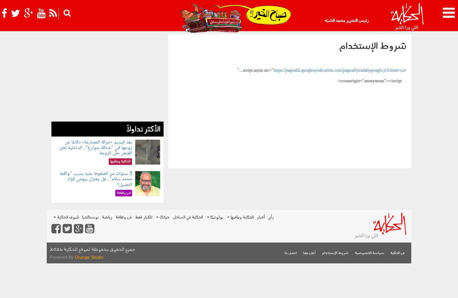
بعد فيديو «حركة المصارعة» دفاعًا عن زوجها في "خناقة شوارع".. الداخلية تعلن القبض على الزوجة (95, 147)
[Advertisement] (107, 78)
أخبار (261, 217)
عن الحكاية (397, 253)
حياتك (164, 217)
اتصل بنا (291, 253)
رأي (271, 217)
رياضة (107, 217)
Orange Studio (89, 257)
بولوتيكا (216, 217)
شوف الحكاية (67, 217)
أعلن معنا (309, 253)
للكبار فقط (143, 217)
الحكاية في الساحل (188, 217)
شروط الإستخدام (335, 253)
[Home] (407, 17)
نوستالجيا (90, 217)
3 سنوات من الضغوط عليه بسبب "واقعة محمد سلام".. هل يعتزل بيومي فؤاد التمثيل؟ (96, 179)
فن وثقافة (124, 217)
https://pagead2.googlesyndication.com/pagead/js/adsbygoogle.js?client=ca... (321, 70)
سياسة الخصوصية (369, 253)
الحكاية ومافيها (242, 217)
